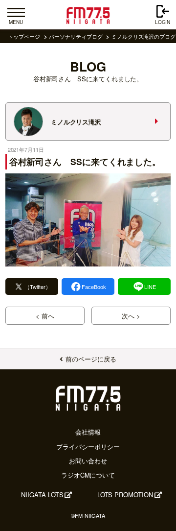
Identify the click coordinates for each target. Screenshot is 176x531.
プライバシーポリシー (87, 446)
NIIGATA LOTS (42, 494)
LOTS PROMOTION (125, 494)
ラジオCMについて (88, 475)
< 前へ (45, 315)
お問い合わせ (88, 460)
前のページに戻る (91, 358)
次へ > (131, 315)
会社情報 (88, 431)
